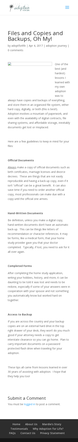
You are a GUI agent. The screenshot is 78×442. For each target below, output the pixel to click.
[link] (20, 7)
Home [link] (16, 424)
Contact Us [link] (27, 433)
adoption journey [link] (56, 45)
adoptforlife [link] (18, 45)
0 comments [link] (15, 50)
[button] (67, 10)
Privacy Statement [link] (52, 433)
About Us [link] (31, 424)
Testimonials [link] (19, 428)
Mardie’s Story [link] (51, 424)
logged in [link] (29, 404)
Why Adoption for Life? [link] (48, 428)
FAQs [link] (12, 433)
